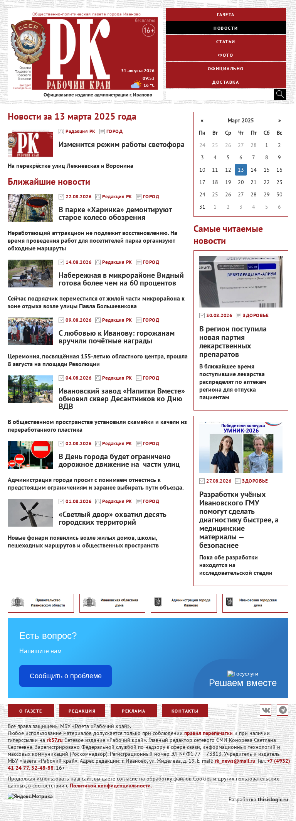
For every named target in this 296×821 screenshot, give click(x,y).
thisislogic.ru (273, 799)
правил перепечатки (208, 733)
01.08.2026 (78, 501)
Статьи (225, 41)
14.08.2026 (78, 262)
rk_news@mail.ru (235, 760)
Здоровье (256, 315)
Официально (226, 68)
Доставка (225, 82)
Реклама (134, 711)
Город (114, 131)
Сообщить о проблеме (66, 676)
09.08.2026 (78, 320)
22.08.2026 (78, 196)
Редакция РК (81, 131)
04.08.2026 (78, 378)
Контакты (185, 711)
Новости (226, 28)
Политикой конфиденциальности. (111, 785)
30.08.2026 (219, 315)
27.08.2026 (218, 481)
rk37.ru (55, 740)
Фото (225, 55)
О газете (30, 711)
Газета (226, 14)
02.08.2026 (78, 443)
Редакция (82, 711)
